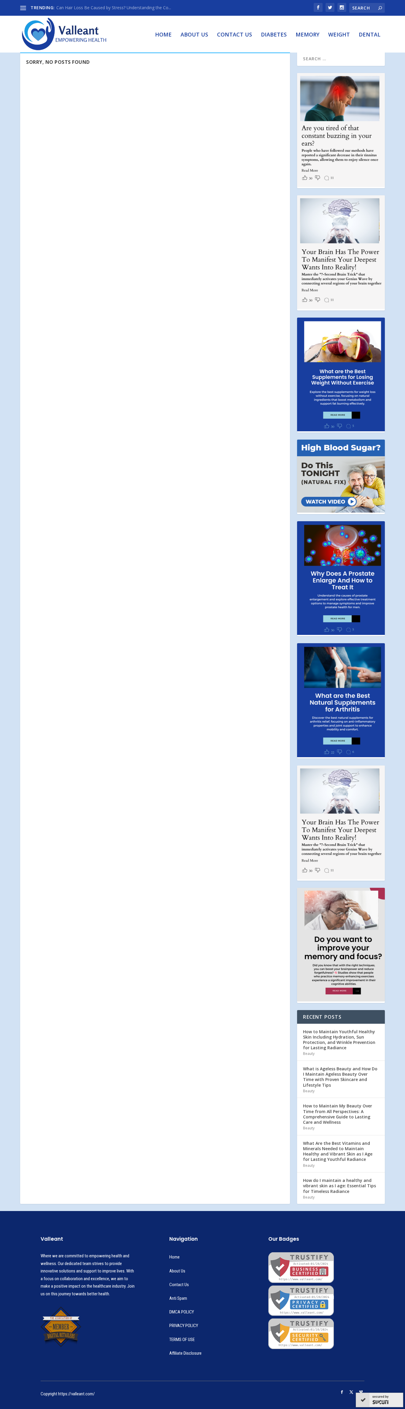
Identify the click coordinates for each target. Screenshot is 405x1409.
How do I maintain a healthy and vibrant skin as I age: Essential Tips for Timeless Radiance (339, 1185)
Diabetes (274, 35)
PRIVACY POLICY (183, 1325)
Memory (307, 35)
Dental (369, 35)
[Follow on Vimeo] (360, 1392)
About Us (194, 35)
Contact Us (234, 35)
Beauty (309, 1053)
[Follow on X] (351, 1392)
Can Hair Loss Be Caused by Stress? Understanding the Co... (113, 7)
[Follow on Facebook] (341, 1392)
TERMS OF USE (182, 1339)
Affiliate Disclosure (185, 1353)
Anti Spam (178, 1298)
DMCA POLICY (181, 1312)
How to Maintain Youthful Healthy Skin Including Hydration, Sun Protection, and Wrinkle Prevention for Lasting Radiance (339, 1040)
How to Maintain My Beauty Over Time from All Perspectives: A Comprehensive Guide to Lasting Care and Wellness (337, 1114)
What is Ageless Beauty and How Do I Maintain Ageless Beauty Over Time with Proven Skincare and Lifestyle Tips (340, 1077)
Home (163, 35)
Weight (339, 35)
